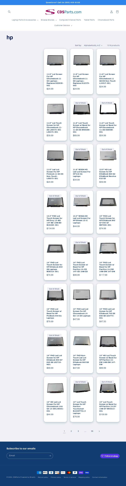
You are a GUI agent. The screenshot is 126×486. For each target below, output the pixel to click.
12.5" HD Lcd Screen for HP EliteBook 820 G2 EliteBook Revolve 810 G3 (107, 173)
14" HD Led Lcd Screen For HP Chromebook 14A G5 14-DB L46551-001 (55, 406)
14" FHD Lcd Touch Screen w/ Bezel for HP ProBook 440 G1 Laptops (54, 313)
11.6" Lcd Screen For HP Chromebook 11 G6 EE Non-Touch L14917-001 (107, 78)
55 (92, 431)
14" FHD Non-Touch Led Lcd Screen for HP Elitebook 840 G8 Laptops (81, 360)
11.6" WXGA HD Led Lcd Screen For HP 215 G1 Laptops (81, 172)
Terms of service (70, 477)
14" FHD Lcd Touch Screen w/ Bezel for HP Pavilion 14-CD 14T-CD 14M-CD (80, 267)
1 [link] (64, 431)
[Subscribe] (50, 456)
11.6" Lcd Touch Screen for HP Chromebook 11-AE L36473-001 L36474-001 (54, 127)
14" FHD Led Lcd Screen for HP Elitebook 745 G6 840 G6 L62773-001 (107, 313)
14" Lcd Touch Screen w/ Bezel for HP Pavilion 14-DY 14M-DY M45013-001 (108, 406)
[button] (9, 12)
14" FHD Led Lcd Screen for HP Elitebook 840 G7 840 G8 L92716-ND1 (55, 360)
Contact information (99, 477)
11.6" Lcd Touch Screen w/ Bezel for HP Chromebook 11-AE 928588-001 (108, 127)
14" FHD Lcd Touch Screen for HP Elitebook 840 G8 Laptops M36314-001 (55, 267)
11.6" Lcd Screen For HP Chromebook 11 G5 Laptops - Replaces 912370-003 (81, 79)
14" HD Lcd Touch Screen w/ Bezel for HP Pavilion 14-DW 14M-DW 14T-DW (108, 360)
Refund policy (43, 477)
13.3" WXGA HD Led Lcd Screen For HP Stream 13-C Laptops (81, 219)
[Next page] (99, 431)
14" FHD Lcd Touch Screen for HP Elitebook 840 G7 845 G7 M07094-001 (107, 220)
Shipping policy (84, 477)
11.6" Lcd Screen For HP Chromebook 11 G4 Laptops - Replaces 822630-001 (55, 79)
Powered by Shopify (27, 477)
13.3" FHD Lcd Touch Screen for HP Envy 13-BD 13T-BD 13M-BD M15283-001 (54, 220)
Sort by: (78, 45)
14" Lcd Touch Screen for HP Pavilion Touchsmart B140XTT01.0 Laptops (79, 407)
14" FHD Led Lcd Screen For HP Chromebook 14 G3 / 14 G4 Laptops (81, 312)
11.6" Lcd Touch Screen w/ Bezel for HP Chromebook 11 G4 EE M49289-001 (81, 127)
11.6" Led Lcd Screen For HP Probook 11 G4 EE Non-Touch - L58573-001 (55, 173)
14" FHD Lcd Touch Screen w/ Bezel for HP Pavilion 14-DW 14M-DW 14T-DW (107, 267)
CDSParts (16, 477)
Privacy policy (56, 477)
